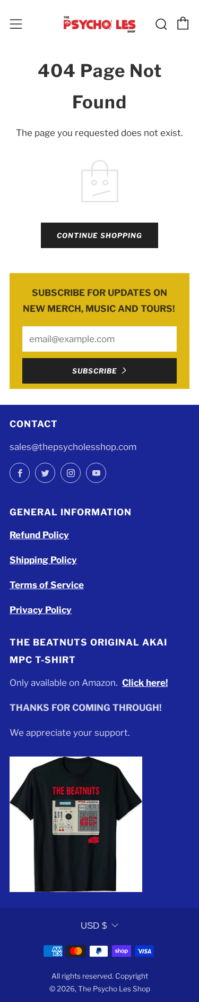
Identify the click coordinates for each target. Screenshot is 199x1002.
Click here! (145, 682)
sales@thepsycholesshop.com (73, 446)
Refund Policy (39, 535)
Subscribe (94, 371)
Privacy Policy (41, 610)
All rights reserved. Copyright (99, 976)
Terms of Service (47, 585)
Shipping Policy (43, 560)
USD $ (94, 926)
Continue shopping (99, 235)
